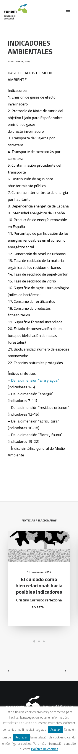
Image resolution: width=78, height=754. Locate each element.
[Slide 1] (34, 641)
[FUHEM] (13, 11)
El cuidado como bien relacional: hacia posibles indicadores (39, 585)
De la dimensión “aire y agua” (35, 380)
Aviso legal (50, 706)
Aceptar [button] (55, 729)
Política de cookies (44, 748)
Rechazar (21, 737)
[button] (68, 11)
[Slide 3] (43, 641)
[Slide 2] (39, 641)
